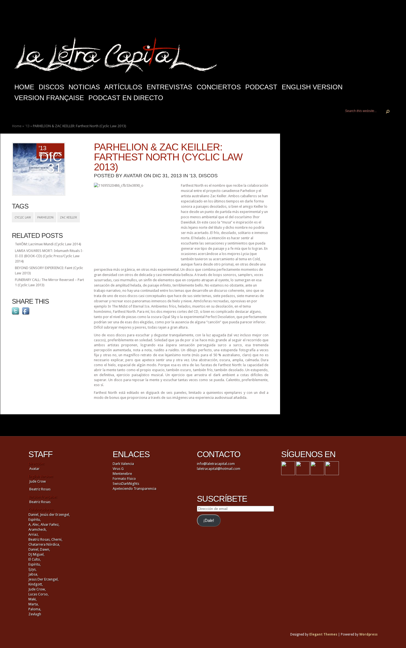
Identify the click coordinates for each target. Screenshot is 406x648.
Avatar (132, 175)
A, (29, 524)
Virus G (118, 469)
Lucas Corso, (38, 594)
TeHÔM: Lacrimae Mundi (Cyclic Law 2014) (48, 244)
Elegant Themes (323, 634)
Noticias (84, 87)
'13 (27, 126)
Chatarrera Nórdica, (44, 544)
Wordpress (368, 634)
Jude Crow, (37, 589)
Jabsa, (33, 574)
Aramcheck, (37, 529)
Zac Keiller (68, 217)
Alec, (36, 524)
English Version (312, 87)
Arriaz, (33, 534)
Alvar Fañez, (50, 524)
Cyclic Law (23, 217)
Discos (51, 87)
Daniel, (33, 514)
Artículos (123, 87)
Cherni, (56, 539)
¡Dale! (208, 520)
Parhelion (45, 217)
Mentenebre (122, 474)
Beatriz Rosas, (39, 539)
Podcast (261, 87)
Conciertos (219, 87)
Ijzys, (32, 569)
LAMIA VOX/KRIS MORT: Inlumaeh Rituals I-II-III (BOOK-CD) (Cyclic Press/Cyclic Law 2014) (49, 256)
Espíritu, (34, 519)
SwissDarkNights (126, 484)
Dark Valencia (123, 464)
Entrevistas (169, 87)
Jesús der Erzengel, (55, 514)
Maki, (32, 599)
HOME (24, 87)
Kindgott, (35, 584)
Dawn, (44, 549)
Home (17, 126)
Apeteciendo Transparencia (134, 488)
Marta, (33, 604)
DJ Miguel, (36, 554)
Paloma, (34, 609)
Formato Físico (124, 479)
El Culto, (34, 559)
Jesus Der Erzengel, (43, 579)
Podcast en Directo (125, 98)
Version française (49, 98)
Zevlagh (34, 614)
